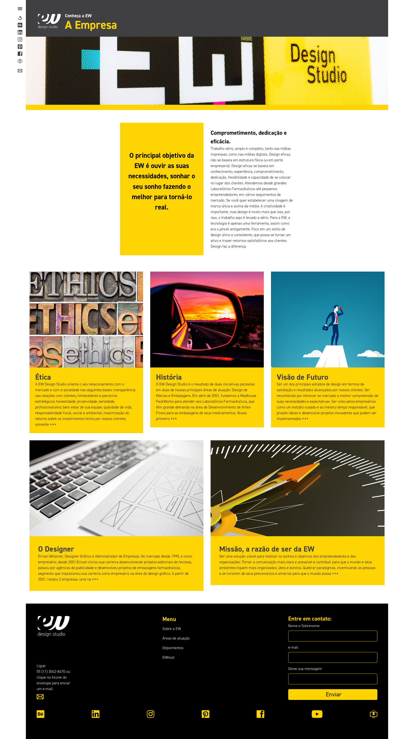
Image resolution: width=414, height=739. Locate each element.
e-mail (293, 647)
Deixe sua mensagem (305, 668)
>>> (53, 424)
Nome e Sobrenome (304, 625)
